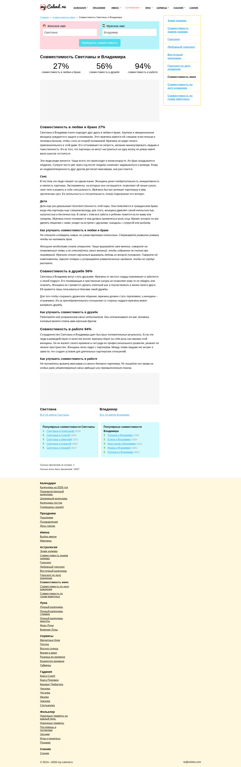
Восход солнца (49, 648)
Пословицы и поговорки (48, 729)
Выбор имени (48, 536)
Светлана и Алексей (59, 443)
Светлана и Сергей (58, 435)
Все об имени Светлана (54, 414)
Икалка (44, 697)
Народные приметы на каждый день (54, 717)
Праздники (99, 8)
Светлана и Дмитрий (59, 439)
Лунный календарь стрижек (51, 613)
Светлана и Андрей (58, 447)
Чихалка (45, 688)
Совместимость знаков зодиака (54, 557)
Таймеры (45, 665)
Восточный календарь (53, 571)
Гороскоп (174, 39)
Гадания (178, 8)
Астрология (132, 8)
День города (47, 526)
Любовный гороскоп (181, 47)
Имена (115, 8)
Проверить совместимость (100, 42)
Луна (148, 8)
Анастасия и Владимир (122, 443)
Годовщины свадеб (52, 507)
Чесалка (45, 692)
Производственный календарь (52, 493)
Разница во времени (52, 657)
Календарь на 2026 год (54, 487)
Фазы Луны (47, 625)
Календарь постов (51, 502)
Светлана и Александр (60, 431)
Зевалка (45, 701)
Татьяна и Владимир (120, 435)
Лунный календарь (51, 607)
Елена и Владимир (119, 439)
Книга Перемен (49, 680)
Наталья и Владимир (120, 452)
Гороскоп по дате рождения (50, 577)
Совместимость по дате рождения (54, 588)
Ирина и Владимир (119, 447)
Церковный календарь (53, 498)
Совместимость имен (182, 77)
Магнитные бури (50, 640)
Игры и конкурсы (50, 738)
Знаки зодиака (177, 20)
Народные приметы (52, 723)
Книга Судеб (47, 676)
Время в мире (48, 652)
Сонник (194, 8)
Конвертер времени (52, 661)
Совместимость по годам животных (51, 595)
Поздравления (49, 521)
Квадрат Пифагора (51, 684)
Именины (46, 540)
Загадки (45, 734)
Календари (80, 8)
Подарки (45, 742)
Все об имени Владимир (114, 414)
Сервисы (162, 8)
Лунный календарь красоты (51, 620)
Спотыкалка (47, 705)
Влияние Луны (49, 629)
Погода (44, 644)
